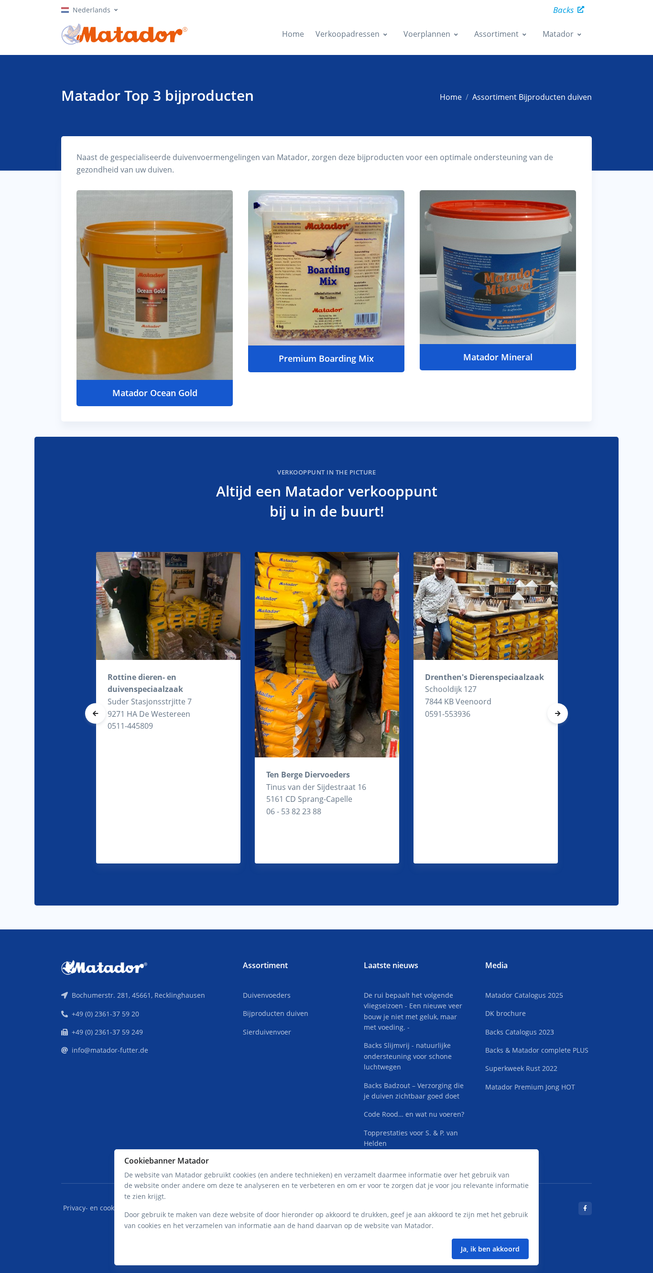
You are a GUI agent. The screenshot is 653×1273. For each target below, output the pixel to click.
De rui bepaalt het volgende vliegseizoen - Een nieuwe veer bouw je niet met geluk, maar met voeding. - (413, 1011)
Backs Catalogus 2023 (519, 1031)
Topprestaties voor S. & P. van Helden (411, 1138)
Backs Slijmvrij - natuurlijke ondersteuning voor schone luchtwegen (408, 1056)
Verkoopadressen (348, 34)
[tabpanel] (168, 708)
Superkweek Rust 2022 (521, 1068)
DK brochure (505, 1013)
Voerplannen (426, 34)
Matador (558, 34)
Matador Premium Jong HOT (530, 1086)
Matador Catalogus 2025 (524, 995)
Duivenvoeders (267, 995)
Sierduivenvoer (267, 1031)
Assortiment (496, 34)
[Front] (104, 966)
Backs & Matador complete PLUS (536, 1050)
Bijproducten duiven (275, 1013)
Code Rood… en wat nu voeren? (414, 1114)
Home (293, 34)
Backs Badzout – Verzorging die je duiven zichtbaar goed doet (414, 1090)
